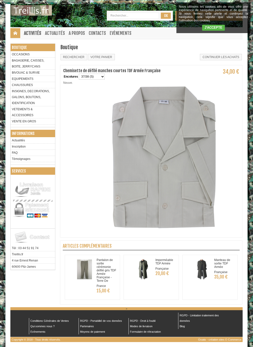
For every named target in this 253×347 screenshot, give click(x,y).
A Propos (77, 33)
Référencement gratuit (124, 1)
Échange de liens (151, 1)
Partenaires (87, 326)
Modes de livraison (141, 326)
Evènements (120, 33)
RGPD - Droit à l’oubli (142, 320)
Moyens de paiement (92, 331)
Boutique (19, 47)
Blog (182, 326)
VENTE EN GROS (24, 121)
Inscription (19, 146)
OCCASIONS (21, 54)
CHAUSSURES (22, 85)
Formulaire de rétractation (145, 331)
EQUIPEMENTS (22, 79)
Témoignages (21, 159)
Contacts (97, 33)
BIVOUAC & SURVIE (26, 72)
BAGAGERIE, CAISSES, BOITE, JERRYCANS (28, 63)
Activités (32, 33)
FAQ (15, 152)
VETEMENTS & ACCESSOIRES (22, 112)
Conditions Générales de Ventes (49, 320)
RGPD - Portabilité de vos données (101, 320)
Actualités (55, 33)
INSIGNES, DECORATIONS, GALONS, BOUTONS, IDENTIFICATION (31, 97)
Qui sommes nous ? (42, 326)
